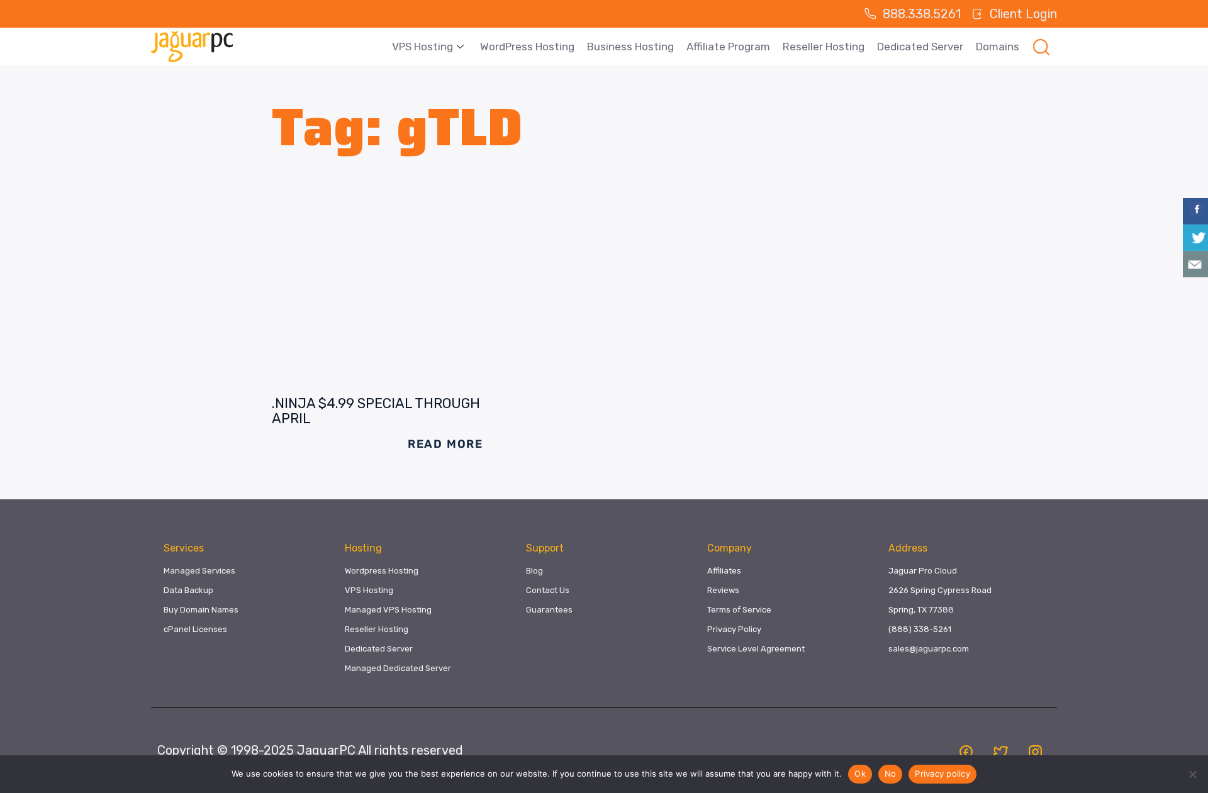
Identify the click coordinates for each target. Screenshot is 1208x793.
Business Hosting (630, 46)
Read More (445, 444)
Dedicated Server (920, 46)
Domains (997, 46)
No (891, 773)
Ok (860, 773)
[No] (1192, 774)
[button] (1041, 46)
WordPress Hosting (527, 46)
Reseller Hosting (823, 46)
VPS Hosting (422, 46)
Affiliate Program (728, 46)
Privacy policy (942, 773)
